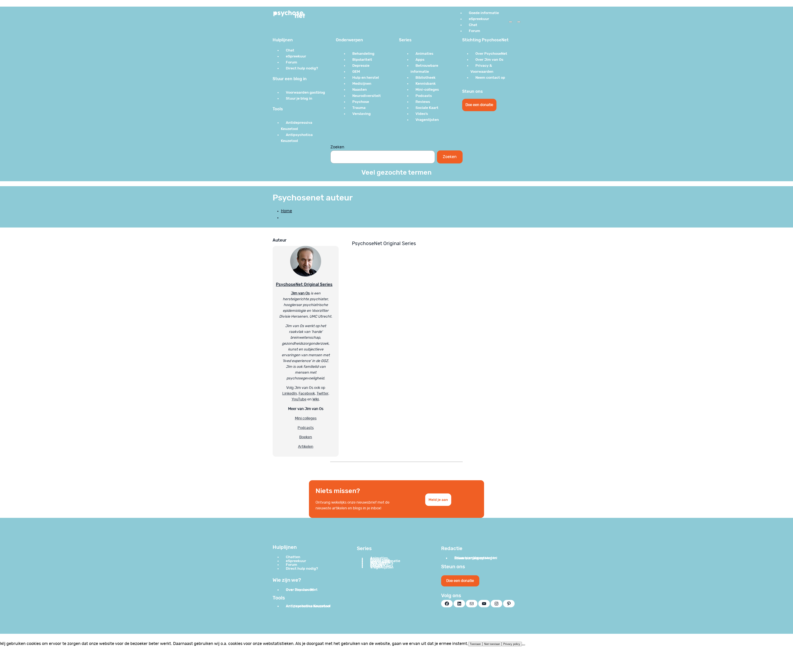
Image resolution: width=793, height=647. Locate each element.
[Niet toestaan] (523, 645)
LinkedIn (289, 394)
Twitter (322, 394)
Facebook (307, 394)
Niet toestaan (492, 644)
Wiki (315, 399)
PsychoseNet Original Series (304, 284)
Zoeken (337, 147)
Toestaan (475, 644)
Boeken (305, 437)
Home (286, 211)
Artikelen (305, 447)
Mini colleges (306, 418)
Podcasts (306, 428)
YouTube (299, 399)
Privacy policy (511, 644)
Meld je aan (438, 500)
